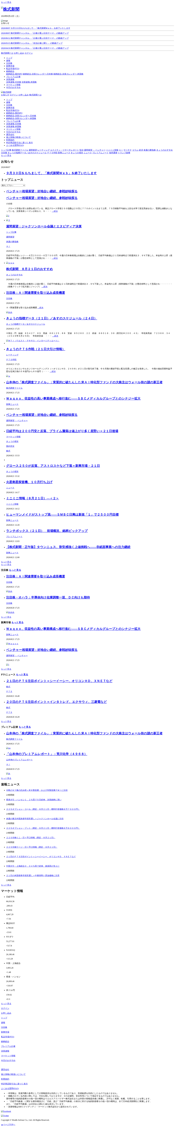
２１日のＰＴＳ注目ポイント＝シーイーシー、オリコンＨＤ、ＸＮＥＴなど (59, 681)
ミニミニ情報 (12, 504)
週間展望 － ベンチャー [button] (95, 150)
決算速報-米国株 (29, 82)
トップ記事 (11, 232)
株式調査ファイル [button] (20, 150)
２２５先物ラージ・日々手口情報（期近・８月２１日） (31, 847)
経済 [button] (141, 150)
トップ (9, 99)
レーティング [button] (43, 150)
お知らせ (5, 95)
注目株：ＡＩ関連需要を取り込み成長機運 (35, 292)
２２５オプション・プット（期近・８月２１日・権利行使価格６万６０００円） (43, 828)
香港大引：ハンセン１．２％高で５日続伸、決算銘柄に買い (33, 800)
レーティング (12, 355)
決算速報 (5, 1051)
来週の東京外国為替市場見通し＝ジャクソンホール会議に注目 (35, 819)
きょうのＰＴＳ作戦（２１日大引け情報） (35, 349)
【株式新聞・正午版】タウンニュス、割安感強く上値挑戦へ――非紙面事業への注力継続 (68, 547)
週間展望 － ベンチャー (17, 420)
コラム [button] (135, 150)
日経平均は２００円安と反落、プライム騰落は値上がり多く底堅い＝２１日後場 (62, 431)
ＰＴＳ (9, 691)
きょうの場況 (12, 441)
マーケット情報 (13, 129)
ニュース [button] (88, 153)
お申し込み (19, 53)
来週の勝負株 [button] (149, 150)
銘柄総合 (5, 1041)
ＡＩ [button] (121, 150)
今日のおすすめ (13, 132)
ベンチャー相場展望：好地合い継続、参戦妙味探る (42, 191)
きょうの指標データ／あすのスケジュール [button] (27, 153)
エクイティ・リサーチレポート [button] (64, 150)
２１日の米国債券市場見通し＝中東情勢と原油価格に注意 (32, 875)
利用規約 (10, 140)
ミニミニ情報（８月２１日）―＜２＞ (32, 498)
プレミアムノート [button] (100, 153)
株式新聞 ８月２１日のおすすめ (29, 269)
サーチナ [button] (127, 150)
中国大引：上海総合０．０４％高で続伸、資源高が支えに (32, 866)
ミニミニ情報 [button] (112, 150)
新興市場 (10, 108)
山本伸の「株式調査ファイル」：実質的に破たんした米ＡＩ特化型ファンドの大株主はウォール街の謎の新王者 (84, 382)
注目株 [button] (4, 153)
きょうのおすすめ (14, 275)
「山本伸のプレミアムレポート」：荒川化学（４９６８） (46, 754)
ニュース (10, 488)
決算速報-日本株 (13, 82)
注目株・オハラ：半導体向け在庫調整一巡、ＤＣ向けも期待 (48, 597)
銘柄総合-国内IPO (14, 74)
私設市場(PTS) (12, 110)
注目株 (9, 105)
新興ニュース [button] (64, 153)
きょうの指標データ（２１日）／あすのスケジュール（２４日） (51, 318)
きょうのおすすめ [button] (164, 150)
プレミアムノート (14, 537)
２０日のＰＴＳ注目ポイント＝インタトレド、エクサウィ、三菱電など (56, 701)
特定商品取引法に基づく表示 (19, 143)
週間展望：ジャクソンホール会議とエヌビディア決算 (44, 226)
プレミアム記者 (13, 121)
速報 (8, 102)
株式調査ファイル (14, 388)
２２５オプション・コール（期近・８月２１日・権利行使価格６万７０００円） (43, 809)
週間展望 (10, 237)
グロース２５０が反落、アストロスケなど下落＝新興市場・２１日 (53, 465)
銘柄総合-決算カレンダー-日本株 (38, 74)
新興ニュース (12, 404)
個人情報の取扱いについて (18, 137)
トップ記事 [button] (6, 150)
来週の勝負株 (12, 242)
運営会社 (10, 134)
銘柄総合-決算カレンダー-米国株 (68, 74)
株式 (8, 451)
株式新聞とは (7, 53)
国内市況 (10, 446)
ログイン (29, 53)
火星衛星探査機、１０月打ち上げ (29, 482)
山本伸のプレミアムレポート (19, 760)
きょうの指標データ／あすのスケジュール (25, 324)
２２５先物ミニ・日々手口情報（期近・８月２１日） (30, 838)
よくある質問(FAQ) (15, 145)
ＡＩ (8, 246)
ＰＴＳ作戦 (11, 360)
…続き (55, 211)
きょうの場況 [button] (77, 153)
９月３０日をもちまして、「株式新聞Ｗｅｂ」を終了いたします (51, 173)
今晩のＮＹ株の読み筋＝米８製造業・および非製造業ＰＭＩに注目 (37, 790)
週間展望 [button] (33, 150)
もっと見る (6, 2)
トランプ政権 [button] (124, 153)
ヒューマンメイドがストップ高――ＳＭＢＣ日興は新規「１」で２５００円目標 (62, 514)
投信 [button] (81, 150)
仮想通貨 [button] (113, 153)
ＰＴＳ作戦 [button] (52, 153)
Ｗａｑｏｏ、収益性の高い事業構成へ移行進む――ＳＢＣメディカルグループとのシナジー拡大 (73, 398)
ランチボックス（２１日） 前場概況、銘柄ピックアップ (47, 530)
